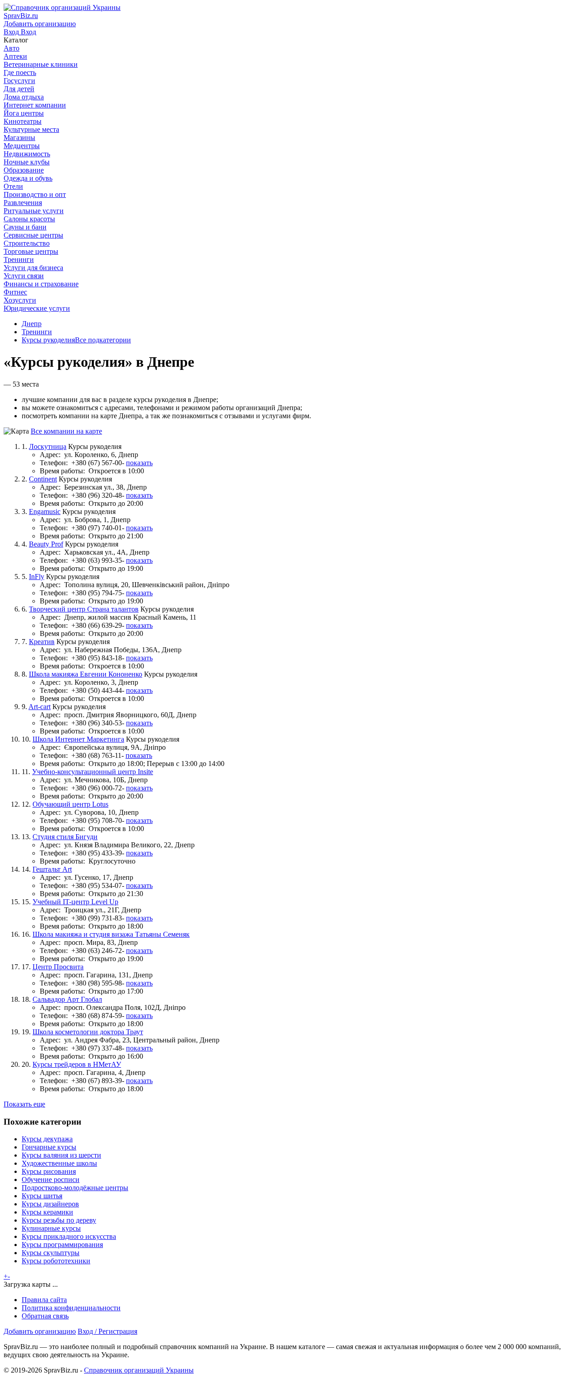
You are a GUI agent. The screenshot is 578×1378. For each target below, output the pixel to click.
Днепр (32, 323)
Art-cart (39, 706)
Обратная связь (45, 1316)
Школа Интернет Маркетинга (78, 739)
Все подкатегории (103, 340)
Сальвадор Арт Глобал (67, 999)
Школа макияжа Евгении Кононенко (85, 674)
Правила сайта (44, 1299)
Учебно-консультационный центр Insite (92, 771)
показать (139, 463)
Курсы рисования (49, 1171)
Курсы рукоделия (48, 340)
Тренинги (37, 332)
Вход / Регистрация (107, 1331)
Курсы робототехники (56, 1261)
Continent (43, 479)
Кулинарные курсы (51, 1228)
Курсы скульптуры (50, 1253)
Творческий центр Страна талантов (84, 609)
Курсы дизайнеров (50, 1204)
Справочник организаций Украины (139, 1370)
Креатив (42, 641)
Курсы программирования (62, 1244)
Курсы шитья (42, 1196)
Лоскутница (47, 446)
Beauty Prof (46, 544)
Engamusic (45, 511)
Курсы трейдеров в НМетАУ (77, 1064)
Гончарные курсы (49, 1147)
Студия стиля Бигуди (65, 837)
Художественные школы (59, 1163)
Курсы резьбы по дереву (59, 1220)
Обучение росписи (50, 1179)
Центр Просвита (58, 967)
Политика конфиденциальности (71, 1308)
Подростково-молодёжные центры (75, 1187)
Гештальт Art (52, 869)
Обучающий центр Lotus (70, 804)
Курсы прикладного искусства (69, 1236)
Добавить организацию (40, 1331)
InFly (36, 576)
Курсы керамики (47, 1212)
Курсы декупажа (47, 1139)
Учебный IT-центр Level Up (75, 902)
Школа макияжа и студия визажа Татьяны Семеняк (111, 934)
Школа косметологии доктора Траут (88, 1032)
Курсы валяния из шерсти (61, 1155)
